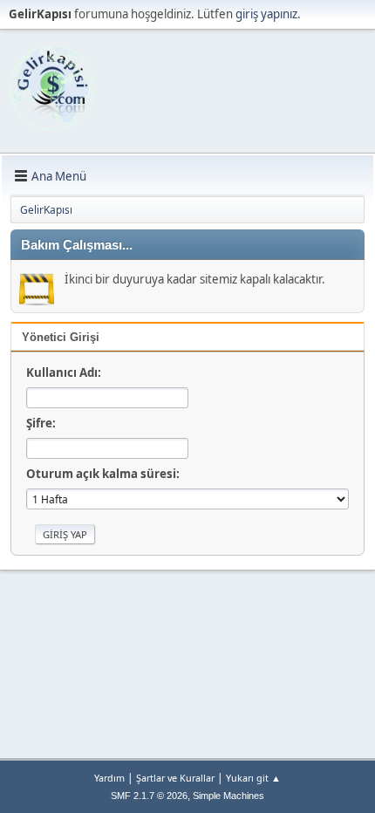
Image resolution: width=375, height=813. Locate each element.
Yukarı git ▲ (253, 777)
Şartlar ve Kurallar (175, 777)
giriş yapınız (266, 14)
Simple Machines (228, 795)
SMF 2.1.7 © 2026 (149, 795)
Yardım (109, 777)
